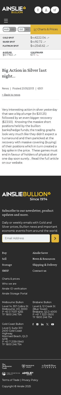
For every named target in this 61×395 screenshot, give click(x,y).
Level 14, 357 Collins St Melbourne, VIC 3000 (15, 307)
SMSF (5, 270)
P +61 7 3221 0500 (43, 314)
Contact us (39, 270)
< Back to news (11, 94)
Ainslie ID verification (14, 288)
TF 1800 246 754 (12, 314)
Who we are (9, 283)
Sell (4, 258)
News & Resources (44, 258)
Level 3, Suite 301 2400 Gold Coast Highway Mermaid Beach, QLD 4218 (15, 333)
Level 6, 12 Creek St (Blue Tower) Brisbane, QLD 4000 (45, 309)
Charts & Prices (47, 29)
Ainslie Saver (40, 252)
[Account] (46, 10)
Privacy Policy (30, 380)
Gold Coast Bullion (13, 324)
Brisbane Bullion (42, 302)
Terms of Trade (10, 380)
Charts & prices (11, 278)
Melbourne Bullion (13, 302)
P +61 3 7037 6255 (12, 311)
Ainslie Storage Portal (14, 293)
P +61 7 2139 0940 (13, 341)
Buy (4, 252)
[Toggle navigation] (6, 20)
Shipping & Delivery (45, 264)
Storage (7, 264)
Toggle (9, 29)
